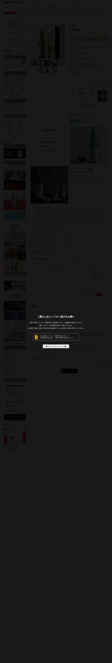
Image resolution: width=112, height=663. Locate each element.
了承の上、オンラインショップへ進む (56, 346)
